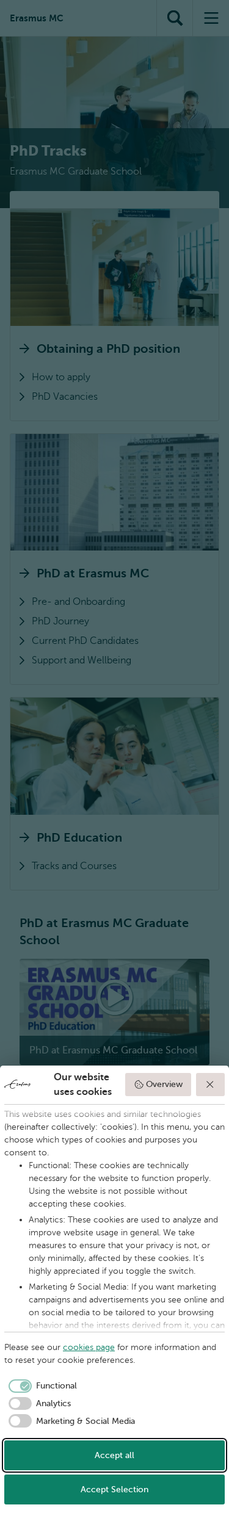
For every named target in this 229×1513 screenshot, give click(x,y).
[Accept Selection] (210, 1084)
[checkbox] (40, 1386)
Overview (164, 1084)
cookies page (89, 1347)
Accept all (114, 1455)
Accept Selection (114, 1489)
